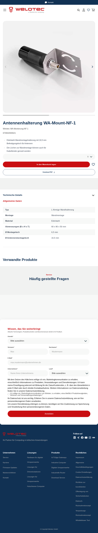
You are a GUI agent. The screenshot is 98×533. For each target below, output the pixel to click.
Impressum (80, 457)
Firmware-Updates (10, 467)
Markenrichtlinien (9, 473)
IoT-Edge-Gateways (58, 457)
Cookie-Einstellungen (84, 472)
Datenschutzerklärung (35, 391)
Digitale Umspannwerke (60, 467)
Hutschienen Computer (36, 486)
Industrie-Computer (58, 462)
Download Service (58, 478)
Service (5, 457)
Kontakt (51, 2)
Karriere (6, 462)
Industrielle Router (58, 473)
